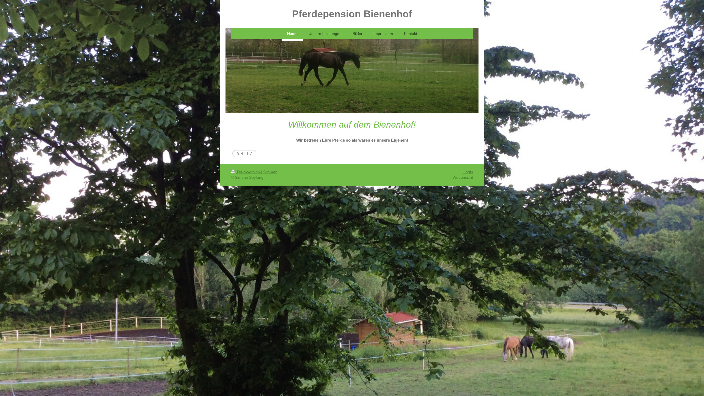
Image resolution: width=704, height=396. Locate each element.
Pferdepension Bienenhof (352, 14)
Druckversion (248, 172)
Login (468, 172)
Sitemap (270, 172)
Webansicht (463, 177)
